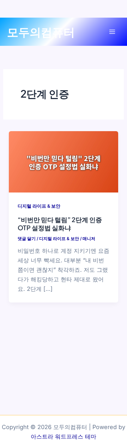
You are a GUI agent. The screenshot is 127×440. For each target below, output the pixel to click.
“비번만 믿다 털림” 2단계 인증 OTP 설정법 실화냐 (60, 223)
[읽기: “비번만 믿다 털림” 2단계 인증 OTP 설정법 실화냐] (63, 161)
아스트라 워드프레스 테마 (63, 436)
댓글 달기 (27, 238)
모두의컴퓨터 (41, 32)
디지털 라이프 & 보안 (39, 206)
